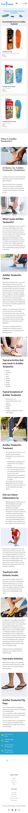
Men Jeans (14, 792)
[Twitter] (15, 810)
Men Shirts (14, 794)
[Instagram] (19, 810)
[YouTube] (12, 810)
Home (14, 778)
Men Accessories (14, 798)
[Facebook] (8, 810)
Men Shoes (14, 796)
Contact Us (14, 782)
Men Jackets (14, 800)
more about (17, 649)
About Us (14, 780)
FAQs (14, 784)
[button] (17, 3)
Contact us (5, 649)
